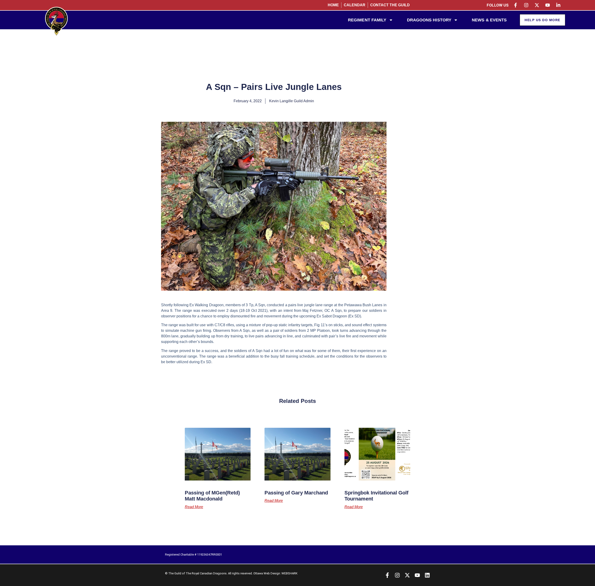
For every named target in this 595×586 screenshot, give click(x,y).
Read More (194, 507)
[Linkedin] (427, 575)
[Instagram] (397, 575)
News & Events (489, 20)
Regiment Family (367, 20)
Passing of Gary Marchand (296, 493)
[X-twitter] (407, 575)
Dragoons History (429, 20)
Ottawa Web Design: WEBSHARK (275, 573)
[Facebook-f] (387, 575)
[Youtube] (417, 575)
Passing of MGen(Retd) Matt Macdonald (212, 496)
